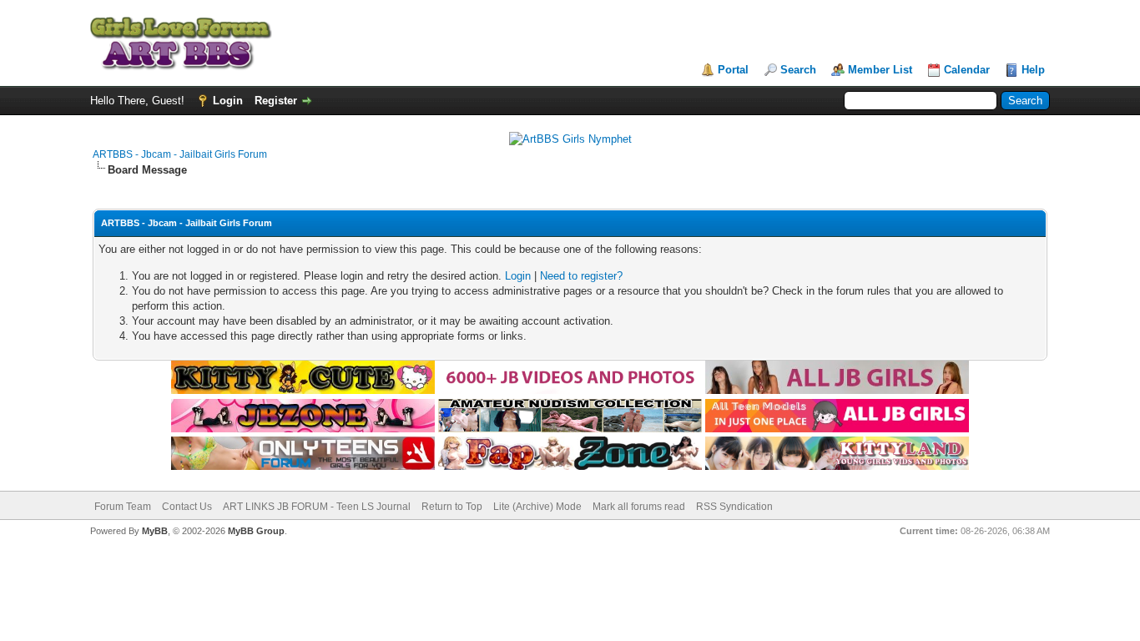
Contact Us (187, 506)
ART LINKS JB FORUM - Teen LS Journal (317, 506)
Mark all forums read (639, 506)
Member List (880, 69)
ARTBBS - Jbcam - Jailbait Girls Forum (180, 154)
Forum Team (122, 506)
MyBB (155, 531)
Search (798, 69)
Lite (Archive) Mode (537, 506)
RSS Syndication (734, 506)
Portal (733, 69)
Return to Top (451, 506)
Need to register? (581, 276)
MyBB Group (256, 531)
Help (1033, 69)
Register (276, 100)
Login (228, 100)
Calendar (967, 69)
